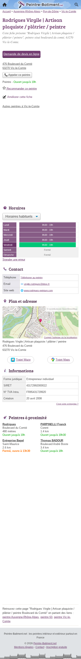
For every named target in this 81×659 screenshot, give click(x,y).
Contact (40, 647)
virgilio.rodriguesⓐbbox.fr (37, 284)
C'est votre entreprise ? (67, 404)
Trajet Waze (23, 359)
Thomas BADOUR (51, 440)
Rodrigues (9, 424)
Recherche (76, 4)
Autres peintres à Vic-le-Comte (20, 106)
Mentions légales (23, 647)
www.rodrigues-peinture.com (38, 290)
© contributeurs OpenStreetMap (62, 309)
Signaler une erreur (13, 259)
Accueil (4, 4)
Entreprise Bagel (13, 440)
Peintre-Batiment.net (44, 643)
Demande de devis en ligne (21, 54)
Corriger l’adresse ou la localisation (60, 337)
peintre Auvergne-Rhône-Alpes (20, 617)
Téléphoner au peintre (32, 277)
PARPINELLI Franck (53, 424)
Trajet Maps (63, 359)
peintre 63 (46, 617)
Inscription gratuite (56, 647)
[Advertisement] (40, 155)
